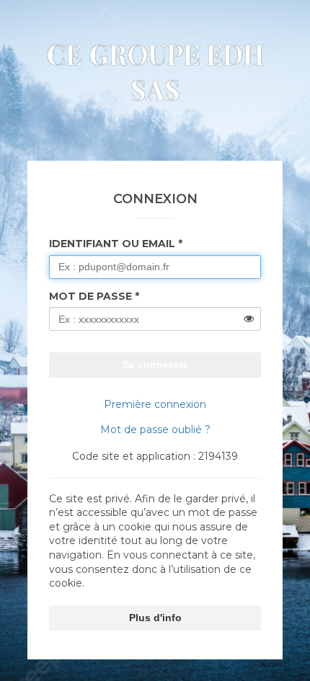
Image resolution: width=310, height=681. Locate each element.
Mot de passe (90, 296)
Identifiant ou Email (112, 243)
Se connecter (155, 364)
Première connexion (155, 404)
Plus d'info (155, 617)
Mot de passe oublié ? (155, 429)
